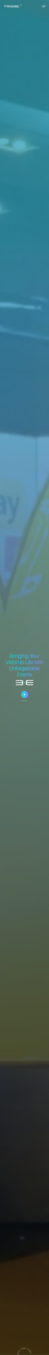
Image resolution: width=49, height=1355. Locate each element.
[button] (44, 6)
